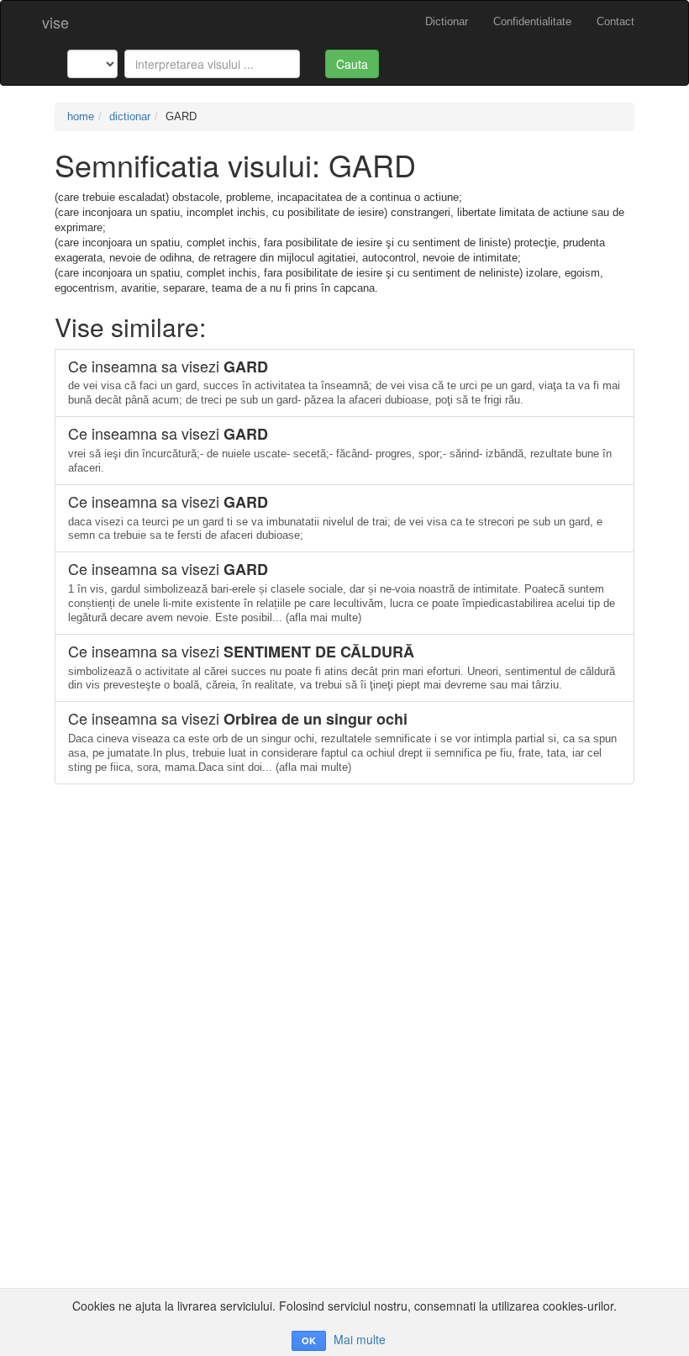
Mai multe (360, 1339)
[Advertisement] (344, 902)
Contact (615, 21)
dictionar (129, 116)
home (80, 116)
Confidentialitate (532, 21)
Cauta (352, 63)
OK (309, 1340)
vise (55, 22)
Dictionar (446, 21)
